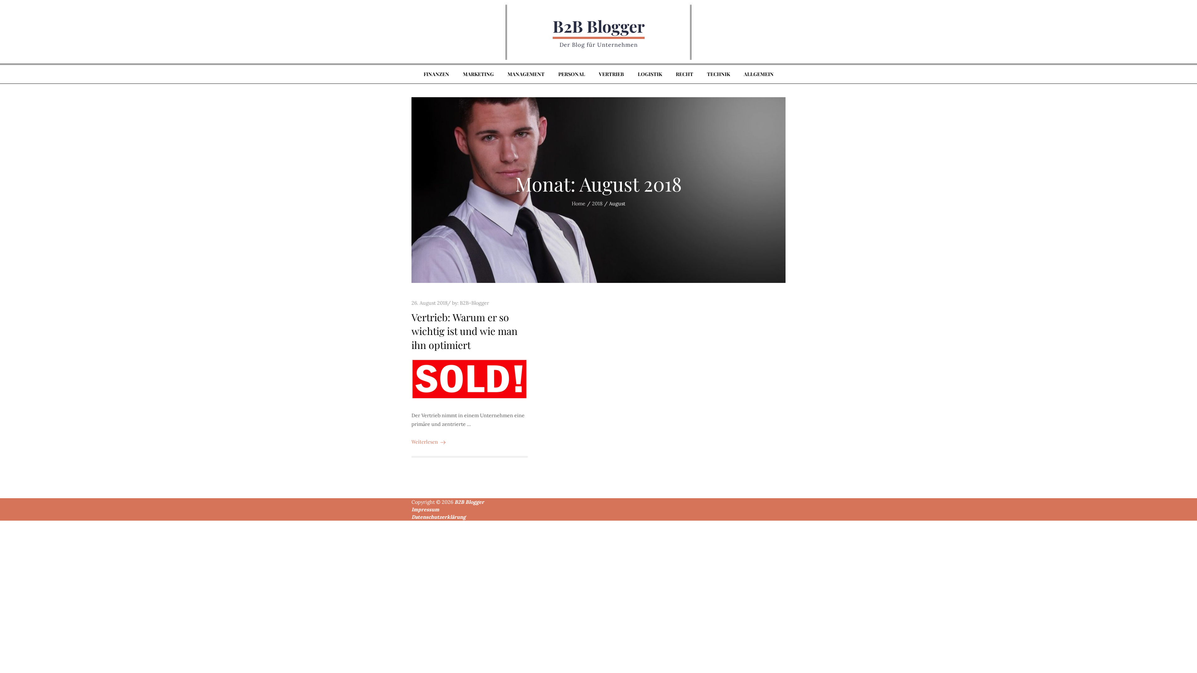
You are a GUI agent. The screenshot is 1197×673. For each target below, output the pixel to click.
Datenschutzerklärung (438, 517)
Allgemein (759, 74)
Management (526, 74)
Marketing (478, 74)
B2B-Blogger (474, 303)
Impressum (425, 509)
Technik (718, 74)
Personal (571, 74)
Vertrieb (611, 74)
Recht (684, 74)
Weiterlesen (424, 441)
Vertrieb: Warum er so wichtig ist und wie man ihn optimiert (464, 331)
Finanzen (436, 74)
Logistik (650, 74)
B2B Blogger (599, 26)
